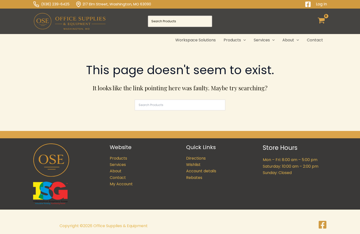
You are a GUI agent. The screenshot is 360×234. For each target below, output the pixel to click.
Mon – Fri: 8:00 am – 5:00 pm (290, 160)
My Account (121, 184)
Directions (196, 158)
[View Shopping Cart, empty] (321, 21)
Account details (201, 171)
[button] (243, 40)
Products (118, 158)
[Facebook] (308, 4)
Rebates (194, 177)
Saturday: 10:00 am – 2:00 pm (290, 166)
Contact (118, 177)
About (115, 171)
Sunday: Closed (277, 173)
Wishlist (193, 164)
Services (118, 164)
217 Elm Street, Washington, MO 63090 (117, 4)
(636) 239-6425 (58, 4)
